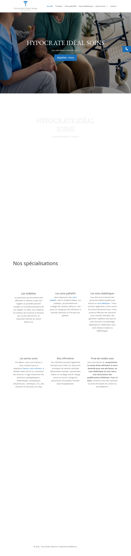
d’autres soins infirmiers (32, 368)
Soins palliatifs (71, 6)
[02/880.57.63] (126, 49)
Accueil (50, 6)
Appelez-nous (65, 57)
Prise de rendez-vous (102, 358)
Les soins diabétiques (102, 293)
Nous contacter (25, 499)
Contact (113, 6)
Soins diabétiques (86, 6)
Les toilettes (28, 293)
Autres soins (100, 6)
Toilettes (58, 6)
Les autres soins (29, 358)
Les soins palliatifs (65, 293)
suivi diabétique (103, 303)
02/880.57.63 (55, 535)
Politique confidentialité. (87, 546)
